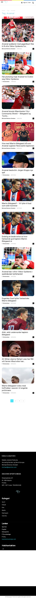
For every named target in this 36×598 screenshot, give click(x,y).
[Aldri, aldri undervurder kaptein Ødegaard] (18, 318)
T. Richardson (5, 81)
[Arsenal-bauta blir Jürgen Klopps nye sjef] (18, 160)
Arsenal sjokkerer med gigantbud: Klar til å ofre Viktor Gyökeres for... (18, 45)
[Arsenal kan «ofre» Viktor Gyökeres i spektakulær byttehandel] (18, 258)
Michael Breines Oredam (8, 48)
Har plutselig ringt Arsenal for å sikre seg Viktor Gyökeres (17, 78)
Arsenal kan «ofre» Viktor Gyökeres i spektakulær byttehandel (17, 273)
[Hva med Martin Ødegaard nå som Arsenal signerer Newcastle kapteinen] (18, 131)
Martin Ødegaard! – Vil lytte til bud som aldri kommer (16, 204)
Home (3, 10)
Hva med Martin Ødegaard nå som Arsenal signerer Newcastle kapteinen (18, 144)
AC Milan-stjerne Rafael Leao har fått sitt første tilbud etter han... (18, 360)
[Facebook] (3, 549)
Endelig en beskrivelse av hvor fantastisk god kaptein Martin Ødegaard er (14, 238)
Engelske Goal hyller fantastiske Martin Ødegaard (15, 299)
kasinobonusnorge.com (9, 539)
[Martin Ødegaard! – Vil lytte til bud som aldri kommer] (18, 190)
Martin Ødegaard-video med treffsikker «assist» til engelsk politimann (15, 388)
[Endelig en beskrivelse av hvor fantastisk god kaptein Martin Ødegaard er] (18, 223)
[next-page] (23, 400)
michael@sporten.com (9, 467)
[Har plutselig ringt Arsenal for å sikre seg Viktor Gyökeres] (18, 63)
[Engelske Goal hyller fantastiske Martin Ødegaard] (18, 288)
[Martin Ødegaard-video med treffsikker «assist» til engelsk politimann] (18, 375)
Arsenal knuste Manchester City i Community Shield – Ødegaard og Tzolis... (16, 113)
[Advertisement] (18, 427)
